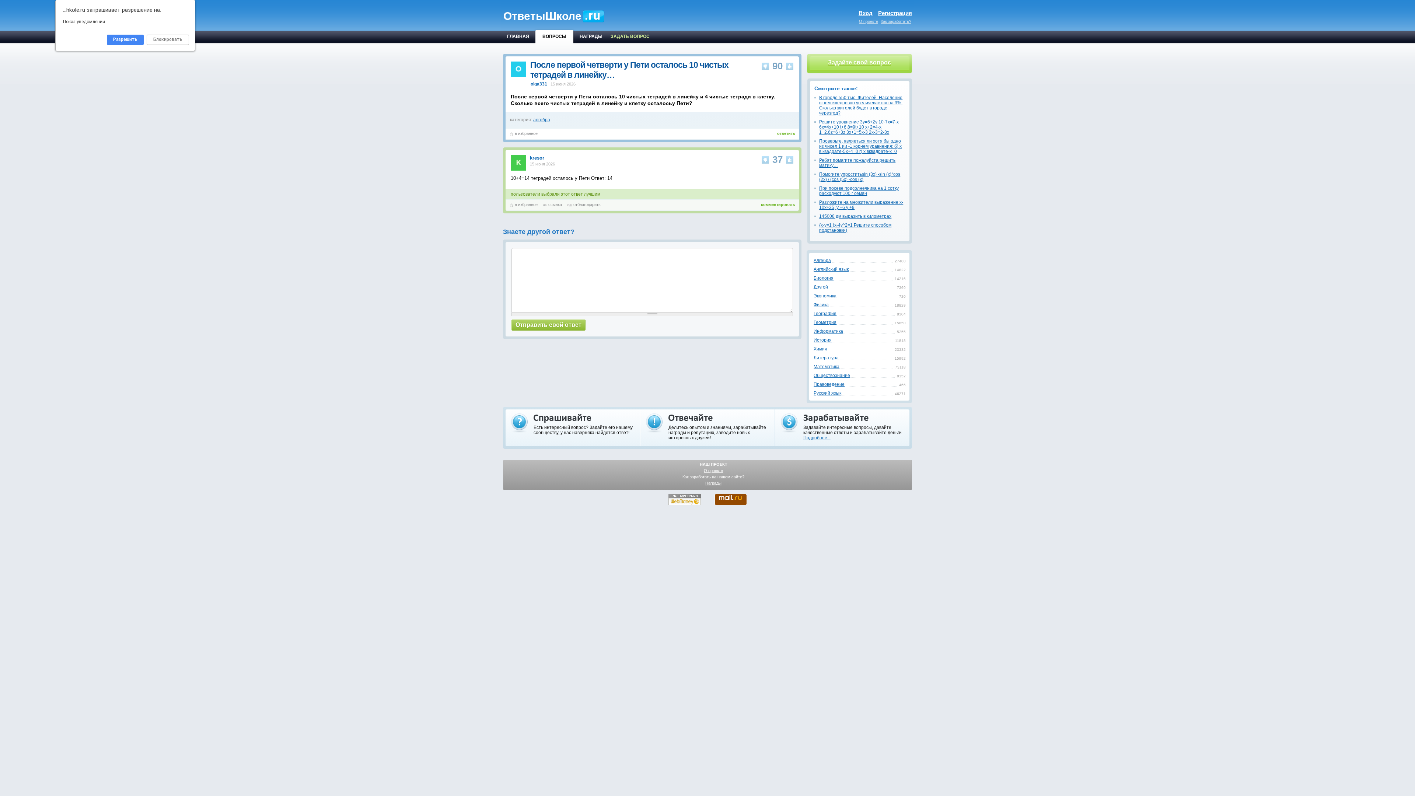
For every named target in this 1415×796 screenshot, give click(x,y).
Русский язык (827, 393)
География (825, 313)
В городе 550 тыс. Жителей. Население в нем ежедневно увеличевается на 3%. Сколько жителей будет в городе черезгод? (860, 105)
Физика (821, 304)
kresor (537, 158)
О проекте (868, 21)
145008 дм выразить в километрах (855, 216)
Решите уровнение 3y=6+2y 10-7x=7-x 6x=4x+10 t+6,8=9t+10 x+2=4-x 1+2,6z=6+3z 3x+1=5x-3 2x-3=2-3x (859, 127)
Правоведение (829, 384)
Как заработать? (896, 21)
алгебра (541, 119)
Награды (713, 483)
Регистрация (895, 13)
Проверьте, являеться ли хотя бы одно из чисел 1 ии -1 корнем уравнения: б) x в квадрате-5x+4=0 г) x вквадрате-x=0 (860, 146)
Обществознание (832, 375)
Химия (820, 349)
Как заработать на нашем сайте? (713, 477)
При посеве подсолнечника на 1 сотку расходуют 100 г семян (859, 191)
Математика (826, 366)
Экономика (825, 295)
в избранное (526, 133)
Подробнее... (817, 437)
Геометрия (825, 322)
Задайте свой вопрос (859, 62)
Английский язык (831, 269)
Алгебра (822, 260)
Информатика (828, 331)
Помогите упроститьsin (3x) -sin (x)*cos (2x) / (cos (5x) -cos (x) (859, 177)
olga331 (539, 84)
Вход (866, 13)
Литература (826, 357)
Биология (824, 278)
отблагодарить (587, 204)
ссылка (555, 204)
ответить (786, 133)
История (823, 340)
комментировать (778, 204)
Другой (821, 287)
